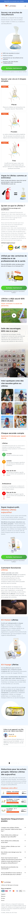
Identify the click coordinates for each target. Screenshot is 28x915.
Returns (3, 896)
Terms (2, 900)
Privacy (3, 898)
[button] (14, 829)
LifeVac (8, 912)
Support (3, 894)
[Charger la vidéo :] (14, 315)
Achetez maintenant (14, 68)
